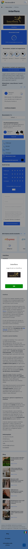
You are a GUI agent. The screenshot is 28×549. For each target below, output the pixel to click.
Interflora (14, 264)
